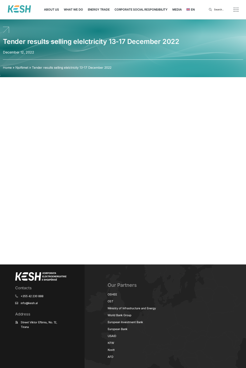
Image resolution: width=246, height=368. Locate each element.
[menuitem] (190, 9)
